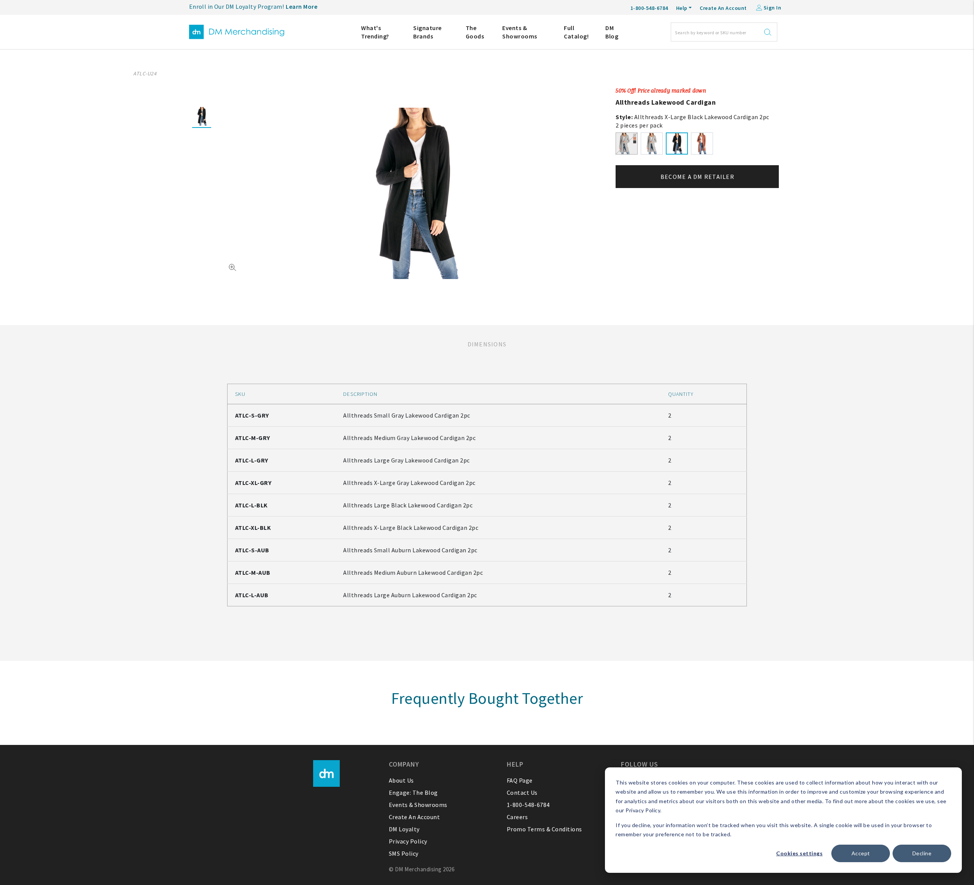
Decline (922, 853)
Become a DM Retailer (697, 176)
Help (682, 8)
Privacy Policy (408, 841)
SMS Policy (404, 853)
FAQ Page (520, 780)
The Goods (475, 32)
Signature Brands (427, 32)
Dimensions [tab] (487, 344)
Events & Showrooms (519, 32)
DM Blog (611, 32)
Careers (517, 817)
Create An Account (723, 8)
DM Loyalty (404, 829)
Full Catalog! (576, 32)
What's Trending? (375, 32)
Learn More (301, 6)
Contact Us (522, 792)
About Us (401, 780)
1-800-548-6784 (528, 804)
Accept (860, 853)
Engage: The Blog (413, 792)
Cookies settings (799, 853)
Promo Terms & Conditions (544, 829)
